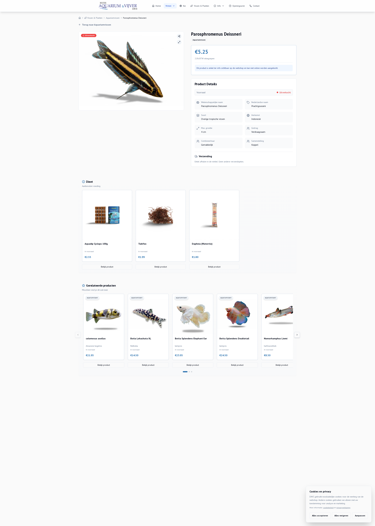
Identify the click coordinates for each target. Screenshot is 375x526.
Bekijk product (107, 266)
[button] (131, 71)
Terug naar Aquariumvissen (96, 24)
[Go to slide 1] (185, 371)
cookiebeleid (328, 507)
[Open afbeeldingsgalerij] (179, 42)
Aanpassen (360, 515)
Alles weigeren (341, 515)
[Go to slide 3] (191, 371)
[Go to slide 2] (189, 371)
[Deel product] (179, 36)
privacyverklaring (343, 507)
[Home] (80, 18)
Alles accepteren (320, 515)
